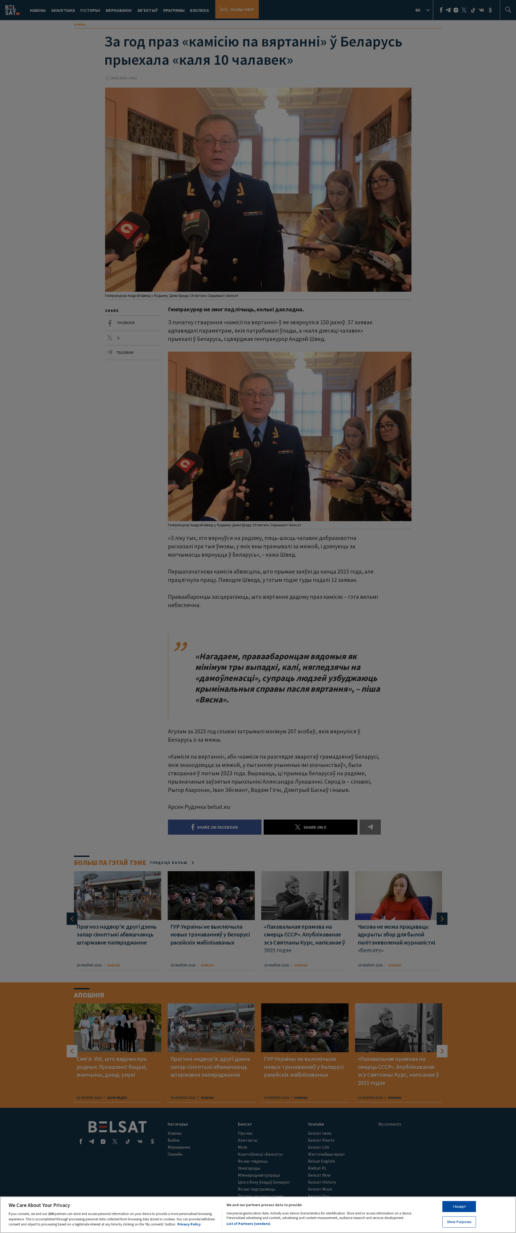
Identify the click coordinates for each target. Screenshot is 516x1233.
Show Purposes (459, 1222)
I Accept (459, 1206)
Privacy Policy (189, 1224)
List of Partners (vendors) (248, 1223)
